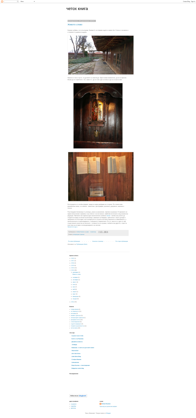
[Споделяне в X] (103, 232)
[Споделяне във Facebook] (105, 232)
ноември (75, 277)
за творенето (75, 311)
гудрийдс (73, 406)
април (75, 291)
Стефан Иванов (76, 359)
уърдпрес (74, 404)
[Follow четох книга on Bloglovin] (78, 397)
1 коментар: (93, 231)
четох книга (77, 8)
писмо (108, 215)
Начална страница (97, 241)
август (75, 282)
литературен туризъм (78, 234)
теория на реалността (77, 326)
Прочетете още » (73, 227)
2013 (72, 270)
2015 (72, 265)
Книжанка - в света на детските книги (83, 347)
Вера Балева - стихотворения (81, 365)
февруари (76, 296)
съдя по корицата (76, 324)
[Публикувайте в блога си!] (101, 232)
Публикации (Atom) (81, 244)
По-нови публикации (74, 241)
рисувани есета (75, 319)
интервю (73, 313)
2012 (72, 302)
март (74, 294)
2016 (72, 263)
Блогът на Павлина (77, 338)
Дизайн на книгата (77, 341)
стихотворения (75, 321)
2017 (72, 260)
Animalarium (75, 362)
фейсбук (73, 408)
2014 (72, 268)
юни (74, 287)
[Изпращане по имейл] (99, 232)
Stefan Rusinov (106, 404)
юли (74, 284)
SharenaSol (75, 350)
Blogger (108, 413)
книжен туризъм (75, 315)
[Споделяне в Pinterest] (107, 232)
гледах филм (74, 309)
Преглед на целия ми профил (108, 406)
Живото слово (75, 24)
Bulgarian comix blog (78, 368)
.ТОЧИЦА (74, 344)
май (74, 289)
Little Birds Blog (76, 356)
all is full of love (76, 353)
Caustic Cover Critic (77, 336)
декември (76, 272)
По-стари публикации (121, 241)
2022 (72, 258)
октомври (75, 279)
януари (75, 299)
